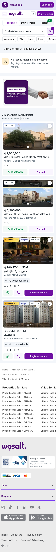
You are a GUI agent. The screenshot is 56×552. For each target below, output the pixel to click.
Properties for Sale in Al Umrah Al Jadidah (18, 414)
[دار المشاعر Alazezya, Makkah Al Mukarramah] (28, 326)
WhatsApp (17, 171)
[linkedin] (24, 507)
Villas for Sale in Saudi (22, 369)
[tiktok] (10, 507)
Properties (11, 22)
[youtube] (32, 507)
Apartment (9, 39)
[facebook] (17, 507)
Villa (21, 39)
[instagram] (3, 507)
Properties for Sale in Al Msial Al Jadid (18, 405)
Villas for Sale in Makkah (14, 374)
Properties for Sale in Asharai (16, 426)
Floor (40, 39)
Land (31, 39)
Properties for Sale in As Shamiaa (18, 418)
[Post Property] (33, 13)
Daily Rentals (28, 22)
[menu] (4, 14)
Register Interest (38, 292)
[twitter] (39, 507)
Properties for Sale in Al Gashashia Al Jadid (18, 397)
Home (5, 369)
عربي (7, 545)
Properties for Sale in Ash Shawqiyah (18, 422)
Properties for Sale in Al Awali (16, 393)
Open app (47, 4)
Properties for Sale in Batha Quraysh (18, 430)
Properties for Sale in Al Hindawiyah (18, 401)
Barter (46, 22)
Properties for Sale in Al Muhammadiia (18, 409)
